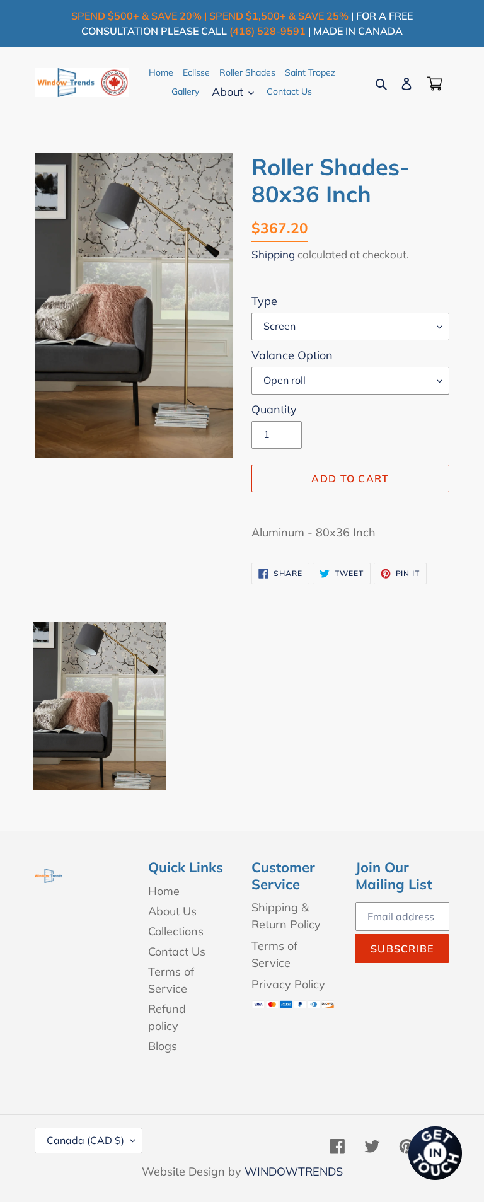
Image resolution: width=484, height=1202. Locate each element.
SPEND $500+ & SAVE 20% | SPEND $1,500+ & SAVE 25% (210, 15)
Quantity (274, 409)
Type (264, 301)
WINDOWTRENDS (294, 1171)
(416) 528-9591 (267, 31)
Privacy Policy (288, 984)
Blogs (162, 1046)
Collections (176, 931)
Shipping (273, 254)
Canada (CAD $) (85, 1140)
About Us (172, 911)
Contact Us (176, 951)
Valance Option (292, 355)
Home (164, 891)
